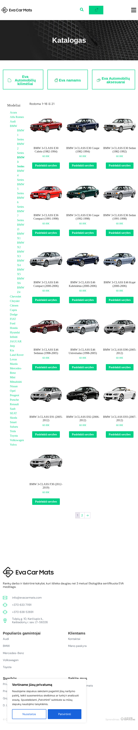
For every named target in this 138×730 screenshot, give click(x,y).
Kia (12, 350)
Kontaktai (74, 639)
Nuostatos (29, 714)
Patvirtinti (64, 714)
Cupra (13, 309)
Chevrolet (15, 296)
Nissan (14, 386)
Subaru (14, 426)
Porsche (14, 399)
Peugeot (14, 395)
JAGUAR (16, 341)
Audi (13, 121)
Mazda (14, 363)
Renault (14, 404)
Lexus (13, 359)
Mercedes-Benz (13, 653)
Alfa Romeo (17, 116)
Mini (12, 377)
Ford (12, 323)
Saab (12, 408)
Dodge (14, 314)
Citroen (14, 305)
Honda (14, 327)
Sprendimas (112, 719)
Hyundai (15, 332)
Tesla (13, 431)
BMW (13, 125)
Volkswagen (17, 440)
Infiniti (13, 336)
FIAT (13, 318)
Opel (12, 390)
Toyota (14, 435)
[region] (46, 701)
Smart (13, 422)
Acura (13, 112)
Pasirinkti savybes (46, 165)
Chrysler (15, 301)
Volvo (13, 444)
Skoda (13, 417)
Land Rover (17, 354)
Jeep (12, 345)
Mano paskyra (77, 646)
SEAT (13, 413)
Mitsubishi (16, 381)
